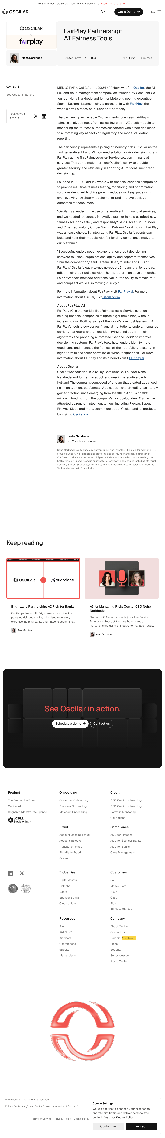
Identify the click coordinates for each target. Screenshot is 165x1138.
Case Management (122, 852)
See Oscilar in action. (20, 94)
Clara (113, 897)
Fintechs (64, 886)
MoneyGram (118, 886)
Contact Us (117, 932)
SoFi (113, 880)
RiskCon (64, 932)
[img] (15, 11)
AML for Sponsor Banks (125, 840)
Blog (62, 926)
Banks (63, 892)
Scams (63, 858)
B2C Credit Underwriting (126, 800)
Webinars (65, 938)
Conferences (67, 944)
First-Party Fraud (70, 852)
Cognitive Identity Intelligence (27, 812)
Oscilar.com (111, 297)
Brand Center (119, 961)
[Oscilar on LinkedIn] (10, 873)
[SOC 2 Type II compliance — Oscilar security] (13, 888)
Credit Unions (67, 903)
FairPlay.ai (125, 291)
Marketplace (67, 955)
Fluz (113, 903)
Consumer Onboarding (73, 800)
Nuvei (114, 892)
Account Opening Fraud (74, 835)
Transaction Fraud (70, 846)
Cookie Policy (125, 1117)
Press (114, 944)
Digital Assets (68, 880)
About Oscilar (119, 926)
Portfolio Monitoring (123, 812)
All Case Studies (121, 909)
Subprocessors (119, 955)
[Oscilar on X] (21, 873)
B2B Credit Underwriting (126, 806)
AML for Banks (120, 846)
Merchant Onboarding (73, 812)
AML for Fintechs (121, 835)
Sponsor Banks (69, 897)
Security (115, 949)
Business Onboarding (73, 806)
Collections (117, 818)
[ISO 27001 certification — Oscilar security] (26, 888)
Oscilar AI (14, 806)
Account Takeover (71, 840)
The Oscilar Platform (21, 800)
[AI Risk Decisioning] (19, 819)
